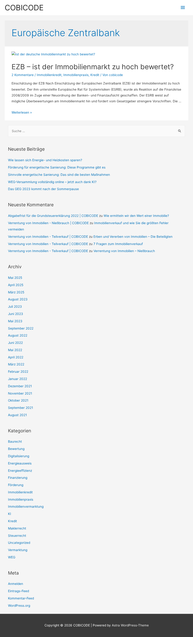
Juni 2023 (15, 314)
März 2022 (16, 364)
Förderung (15, 485)
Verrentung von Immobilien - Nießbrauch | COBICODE (48, 223)
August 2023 (18, 299)
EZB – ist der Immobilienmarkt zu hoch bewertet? (93, 66)
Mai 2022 (15, 350)
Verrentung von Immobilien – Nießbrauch (124, 251)
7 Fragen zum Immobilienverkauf (118, 244)
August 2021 (17, 415)
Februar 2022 (18, 371)
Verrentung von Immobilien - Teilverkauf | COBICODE (48, 236)
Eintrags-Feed (18, 591)
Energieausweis (20, 463)
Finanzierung (17, 478)
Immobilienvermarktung (26, 506)
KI (9, 514)
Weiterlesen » (22, 112)
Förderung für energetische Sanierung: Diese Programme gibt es (56, 167)
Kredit (94, 75)
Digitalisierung (18, 456)
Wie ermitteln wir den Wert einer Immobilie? (136, 216)
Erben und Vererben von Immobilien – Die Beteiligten (133, 236)
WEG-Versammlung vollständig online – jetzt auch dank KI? (52, 182)
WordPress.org (19, 605)
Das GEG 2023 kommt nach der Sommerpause (43, 189)
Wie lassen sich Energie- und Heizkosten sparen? (45, 160)
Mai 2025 (15, 278)
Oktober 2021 (18, 400)
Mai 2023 (15, 321)
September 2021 (20, 408)
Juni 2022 (15, 343)
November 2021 (20, 393)
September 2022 (20, 328)
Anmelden (15, 584)
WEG (11, 557)
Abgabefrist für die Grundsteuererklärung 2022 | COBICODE (53, 216)
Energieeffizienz (20, 470)
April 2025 (15, 285)
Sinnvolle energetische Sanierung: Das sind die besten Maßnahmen (59, 175)
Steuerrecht (17, 535)
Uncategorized (19, 543)
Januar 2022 (17, 379)
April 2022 (15, 357)
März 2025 (16, 292)
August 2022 (17, 335)
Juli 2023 (15, 306)
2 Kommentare (23, 75)
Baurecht (15, 441)
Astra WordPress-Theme (130, 625)
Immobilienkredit (49, 75)
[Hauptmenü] (182, 7)
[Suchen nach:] (96, 131)
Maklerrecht (17, 528)
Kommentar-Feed (21, 598)
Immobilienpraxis (75, 75)
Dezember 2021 (20, 386)
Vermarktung (17, 550)
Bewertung (16, 449)
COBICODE (24, 7)
